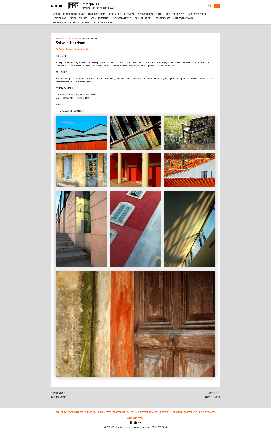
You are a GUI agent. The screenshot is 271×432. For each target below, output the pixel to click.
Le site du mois (59, 18)
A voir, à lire (115, 14)
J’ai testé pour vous (121, 18)
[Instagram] (56, 6)
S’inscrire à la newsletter (98, 412)
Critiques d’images (78, 18)
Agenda (56, 14)
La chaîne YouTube (103, 22)
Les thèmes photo (96, 14)
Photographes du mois (74, 14)
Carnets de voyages (183, 18)
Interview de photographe (184, 412)
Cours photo (84, 22)
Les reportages (162, 18)
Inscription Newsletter (64, 22)
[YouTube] (60, 6)
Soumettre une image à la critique (153, 412)
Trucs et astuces (143, 18)
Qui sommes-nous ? (135, 417)
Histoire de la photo (174, 14)
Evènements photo (197, 14)
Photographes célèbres (149, 14)
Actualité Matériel (100, 18)
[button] (210, 5)
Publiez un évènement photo (69, 412)
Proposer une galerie (123, 412)
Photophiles (90, 4)
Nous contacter (207, 412)
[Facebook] (52, 6)
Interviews (129, 14)
